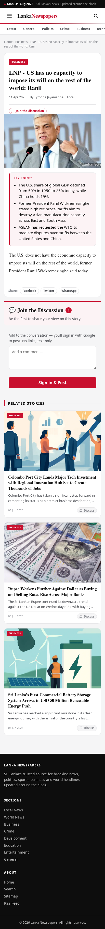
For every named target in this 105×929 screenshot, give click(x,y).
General (29, 29)
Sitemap (11, 896)
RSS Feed (11, 903)
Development (15, 838)
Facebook (29, 291)
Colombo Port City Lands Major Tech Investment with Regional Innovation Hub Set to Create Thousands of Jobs (52, 482)
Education (12, 845)
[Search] (96, 16)
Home (8, 42)
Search (10, 889)
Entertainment (16, 852)
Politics (48, 29)
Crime (65, 29)
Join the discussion (30, 111)
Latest (11, 29)
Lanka (37, 16)
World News (14, 817)
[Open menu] (9, 16)
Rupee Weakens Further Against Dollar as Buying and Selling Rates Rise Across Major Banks (52, 591)
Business (83, 29)
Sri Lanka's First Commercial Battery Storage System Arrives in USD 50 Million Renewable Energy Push (49, 700)
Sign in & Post (52, 382)
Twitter (48, 291)
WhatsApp (68, 291)
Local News (13, 810)
